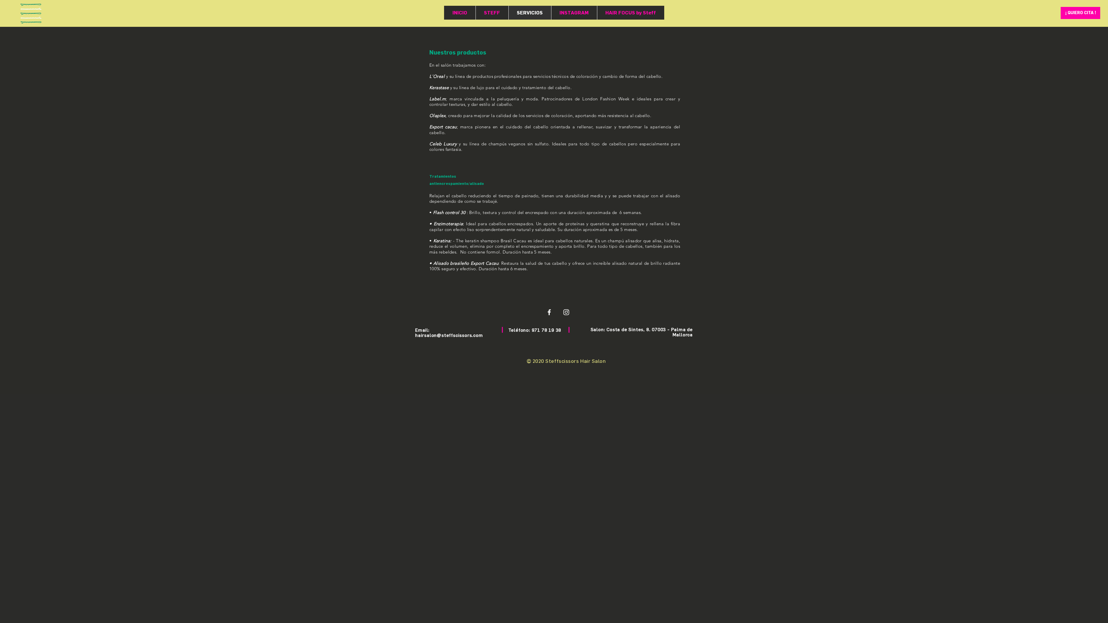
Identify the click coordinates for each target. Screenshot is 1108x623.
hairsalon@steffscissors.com (449, 335)
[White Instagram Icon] (566, 312)
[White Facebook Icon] (549, 312)
